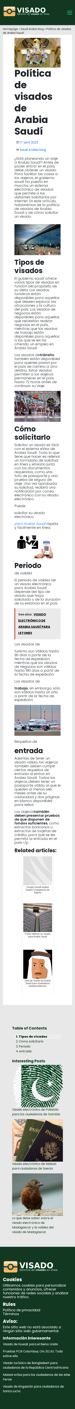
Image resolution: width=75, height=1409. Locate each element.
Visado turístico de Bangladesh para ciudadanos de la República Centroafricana (35, 1365)
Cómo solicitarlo (31, 1041)
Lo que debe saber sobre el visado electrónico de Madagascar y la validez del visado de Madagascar (33, 1225)
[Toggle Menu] (69, 12)
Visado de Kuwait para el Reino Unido (30, 1344)
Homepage (10, 29)
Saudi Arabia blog (32, 29)
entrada (25, 1051)
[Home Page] (27, 12)
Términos (11, 1313)
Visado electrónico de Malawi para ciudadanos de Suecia (34, 1166)
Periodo (24, 1046)
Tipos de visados (33, 1036)
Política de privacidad (21, 1310)
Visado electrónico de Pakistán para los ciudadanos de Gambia (36, 1111)
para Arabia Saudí (29, 523)
